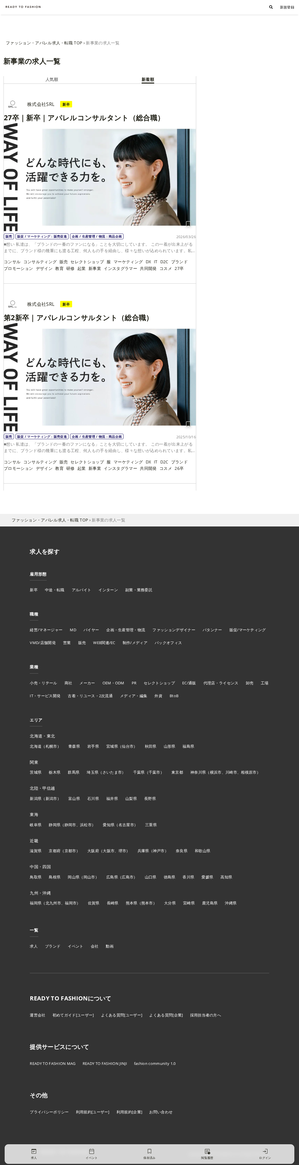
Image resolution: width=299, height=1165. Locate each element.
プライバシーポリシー (49, 1112)
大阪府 (93, 850)
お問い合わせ (161, 1112)
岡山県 (73, 877)
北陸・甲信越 (42, 788)
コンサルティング (40, 261)
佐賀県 (94, 903)
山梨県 (131, 798)
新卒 (34, 589)
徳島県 (169, 877)
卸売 (250, 683)
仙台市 (127, 746)
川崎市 (231, 772)
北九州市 (53, 903)
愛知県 (108, 824)
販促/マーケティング (248, 629)
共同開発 (148, 268)
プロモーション (18, 268)
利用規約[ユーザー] (92, 1112)
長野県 (150, 798)
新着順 (148, 79)
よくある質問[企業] (166, 1015)
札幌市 (51, 746)
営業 (67, 642)
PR (134, 683)
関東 (34, 762)
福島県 (188, 746)
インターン (108, 589)
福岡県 (35, 903)
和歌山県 (202, 850)
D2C (164, 261)
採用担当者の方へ (205, 1015)
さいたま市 (112, 772)
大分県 (170, 903)
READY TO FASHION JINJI (105, 1063)
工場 (265, 683)
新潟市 (51, 798)
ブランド (179, 261)
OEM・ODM (113, 683)
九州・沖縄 (40, 893)
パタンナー (212, 629)
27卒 (179, 268)
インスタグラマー (120, 268)
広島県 (112, 877)
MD (73, 629)
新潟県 (35, 798)
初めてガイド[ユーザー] (73, 1015)
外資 (158, 695)
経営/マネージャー (46, 629)
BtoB (174, 695)
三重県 (151, 824)
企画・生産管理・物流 (125, 629)
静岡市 (70, 824)
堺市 (122, 850)
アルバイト (81, 589)
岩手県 (93, 746)
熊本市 (147, 903)
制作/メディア (135, 642)
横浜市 (216, 772)
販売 (64, 261)
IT (156, 261)
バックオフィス (168, 642)
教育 (59, 268)
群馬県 (73, 772)
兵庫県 (143, 850)
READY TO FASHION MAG (52, 1063)
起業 (81, 268)
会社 (95, 946)
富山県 (74, 798)
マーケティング (128, 261)
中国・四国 (40, 866)
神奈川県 (198, 772)
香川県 (188, 877)
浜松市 (86, 824)
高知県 (226, 877)
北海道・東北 (42, 736)
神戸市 (159, 850)
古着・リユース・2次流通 (90, 695)
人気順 (52, 79)
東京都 (177, 772)
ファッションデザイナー (173, 629)
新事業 (94, 268)
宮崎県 (189, 903)
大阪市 (108, 850)
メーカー (87, 683)
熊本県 (132, 903)
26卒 (179, 468)
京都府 (54, 850)
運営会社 (37, 1015)
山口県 (151, 877)
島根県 (54, 877)
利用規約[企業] (129, 1112)
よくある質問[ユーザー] (121, 1015)
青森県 (74, 746)
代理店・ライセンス (221, 683)
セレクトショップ (87, 261)
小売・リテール (43, 683)
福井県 (112, 798)
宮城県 (112, 746)
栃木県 (54, 772)
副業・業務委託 (138, 589)
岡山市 (89, 877)
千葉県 (139, 772)
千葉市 (154, 772)
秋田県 (151, 746)
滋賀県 (35, 850)
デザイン (44, 268)
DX (148, 261)
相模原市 (248, 772)
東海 (34, 814)
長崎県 (113, 903)
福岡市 (71, 903)
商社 (68, 683)
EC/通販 (189, 683)
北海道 (35, 746)
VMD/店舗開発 (43, 642)
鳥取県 (35, 877)
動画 (110, 946)
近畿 (34, 840)
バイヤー (91, 629)
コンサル (12, 261)
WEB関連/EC (104, 642)
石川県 (93, 798)
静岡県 (54, 824)
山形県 (169, 746)
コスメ (165, 268)
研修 (70, 268)
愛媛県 (207, 877)
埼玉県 (92, 772)
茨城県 (35, 772)
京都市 (70, 850)
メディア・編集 (133, 695)
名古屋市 (126, 824)
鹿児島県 (210, 903)
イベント (75, 946)
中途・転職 (55, 589)
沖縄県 (231, 903)
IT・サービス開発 (45, 695)
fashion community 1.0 (155, 1063)
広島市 (127, 877)
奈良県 (181, 850)
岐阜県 (35, 824)
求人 (34, 946)
